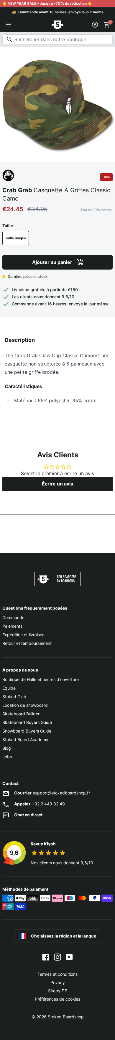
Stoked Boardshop (66, 1016)
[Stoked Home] (57, 25)
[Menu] (8, 25)
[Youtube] (69, 956)
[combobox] (57, 39)
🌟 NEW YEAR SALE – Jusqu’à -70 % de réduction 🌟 (47, 3)
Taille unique (15, 238)
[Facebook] (45, 956)
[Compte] (95, 25)
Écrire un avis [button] (57, 484)
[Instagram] (57, 956)
